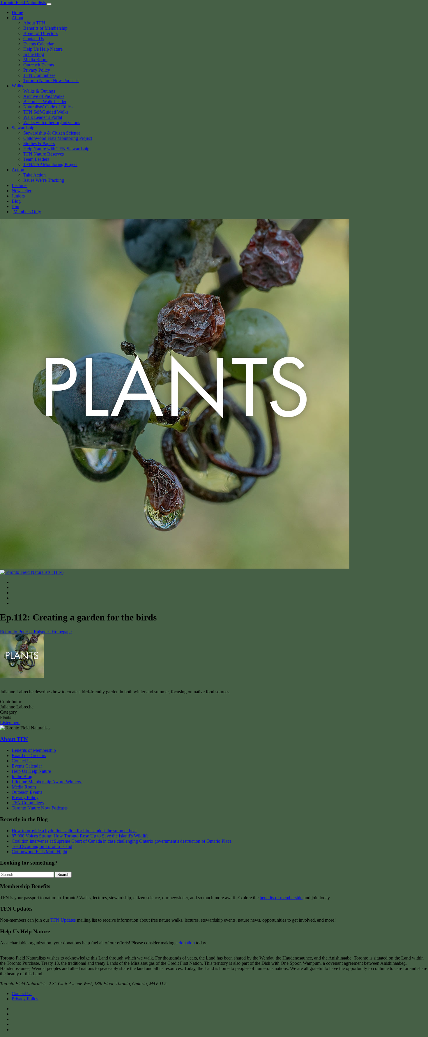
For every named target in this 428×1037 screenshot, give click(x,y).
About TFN (34, 22)
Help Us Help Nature (43, 49)
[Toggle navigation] (49, 4)
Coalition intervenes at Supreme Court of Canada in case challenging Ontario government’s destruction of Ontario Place (121, 841)
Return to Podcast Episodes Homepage (36, 631)
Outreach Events (38, 64)
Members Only (27, 211)
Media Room (35, 59)
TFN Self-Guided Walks (45, 112)
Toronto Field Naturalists (23, 2)
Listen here (10, 722)
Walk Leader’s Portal (42, 117)
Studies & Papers (39, 143)
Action (18, 169)
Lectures (19, 185)
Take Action (34, 174)
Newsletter (21, 190)
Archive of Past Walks (43, 96)
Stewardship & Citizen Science (51, 132)
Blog (16, 201)
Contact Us (33, 38)
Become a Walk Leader (44, 101)
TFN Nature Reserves (43, 153)
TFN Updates (63, 920)
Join (15, 206)
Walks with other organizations (51, 122)
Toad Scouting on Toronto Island (42, 846)
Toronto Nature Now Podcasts (51, 80)
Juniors (18, 195)
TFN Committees (39, 75)
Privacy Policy (36, 70)
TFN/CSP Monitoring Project (50, 164)
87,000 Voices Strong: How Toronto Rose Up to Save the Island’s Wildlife (80, 835)
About (17, 17)
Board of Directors (40, 33)
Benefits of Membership (45, 28)
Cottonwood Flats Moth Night (39, 851)
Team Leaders (36, 159)
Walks (17, 85)
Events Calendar (38, 43)
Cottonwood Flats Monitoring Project (57, 138)
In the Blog (33, 54)
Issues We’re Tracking (43, 180)
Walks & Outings (39, 91)
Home (17, 12)
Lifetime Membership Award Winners (47, 781)
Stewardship (23, 127)
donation (187, 942)
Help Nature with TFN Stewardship (56, 148)
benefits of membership (281, 897)
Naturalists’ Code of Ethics (47, 106)
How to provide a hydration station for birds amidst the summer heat (74, 830)
